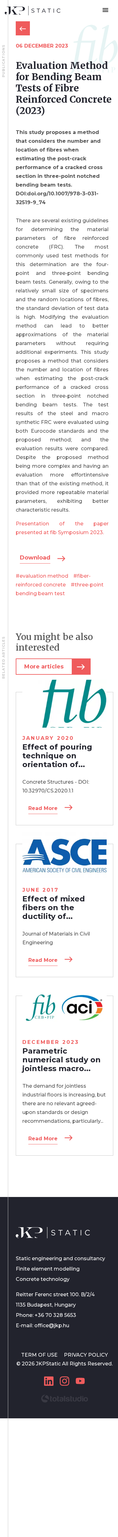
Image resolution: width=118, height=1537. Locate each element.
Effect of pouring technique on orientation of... (57, 755)
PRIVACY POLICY (86, 1355)
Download (35, 557)
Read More (43, 808)
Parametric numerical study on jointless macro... (61, 1059)
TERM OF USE (40, 1355)
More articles (44, 666)
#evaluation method (42, 576)
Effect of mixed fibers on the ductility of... (53, 907)
